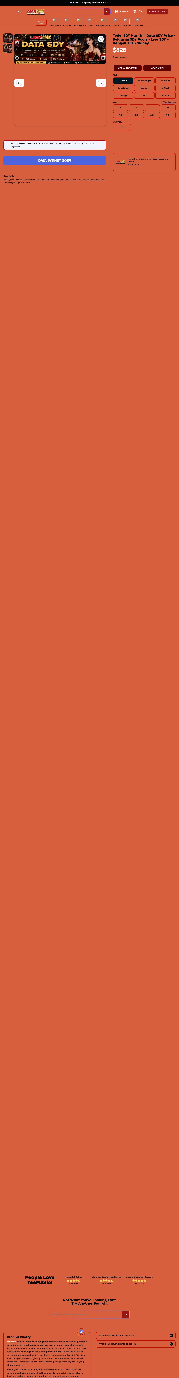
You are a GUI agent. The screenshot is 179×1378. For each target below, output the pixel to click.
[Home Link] (35, 11)
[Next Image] (101, 83)
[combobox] (77, 11)
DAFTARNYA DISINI (127, 68)
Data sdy (11, 1341)
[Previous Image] (19, 83)
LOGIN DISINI (157, 68)
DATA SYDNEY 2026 (54, 160)
